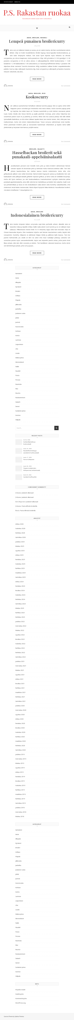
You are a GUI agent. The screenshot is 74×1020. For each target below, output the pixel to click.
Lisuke (17, 353)
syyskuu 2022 (20, 635)
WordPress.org (20, 1003)
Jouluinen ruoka (20, 313)
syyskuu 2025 (20, 551)
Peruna (17, 380)
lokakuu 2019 (19, 763)
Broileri (35, 38)
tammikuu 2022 (20, 657)
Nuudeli (43, 38)
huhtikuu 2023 (20, 613)
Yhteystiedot (8, 2)
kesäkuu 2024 (20, 590)
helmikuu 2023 (20, 617)
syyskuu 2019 (20, 768)
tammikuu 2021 (20, 701)
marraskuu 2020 (20, 710)
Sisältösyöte (19, 994)
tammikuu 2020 (20, 750)
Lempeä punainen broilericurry (37, 41)
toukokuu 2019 (20, 785)
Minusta (17, 2)
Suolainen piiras (20, 411)
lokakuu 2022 (19, 630)
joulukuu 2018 (20, 807)
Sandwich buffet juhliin (30, 477)
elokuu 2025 (19, 555)
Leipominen (19, 344)
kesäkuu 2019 (20, 781)
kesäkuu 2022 (20, 639)
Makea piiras (19, 358)
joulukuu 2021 (20, 661)
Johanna (10, 86)
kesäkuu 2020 (20, 728)
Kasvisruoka (19, 327)
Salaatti (41, 149)
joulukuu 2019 (20, 754)
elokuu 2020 (19, 719)
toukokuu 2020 (20, 732)
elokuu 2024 (19, 582)
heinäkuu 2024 (20, 586)
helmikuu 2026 (20, 533)
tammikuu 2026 (20, 537)
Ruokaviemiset (20, 397)
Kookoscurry (37, 96)
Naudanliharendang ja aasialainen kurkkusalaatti (31, 452)
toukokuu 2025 (20, 564)
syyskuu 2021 (20, 675)
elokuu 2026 (19, 524)
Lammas (18, 340)
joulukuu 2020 (20, 706)
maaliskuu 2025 (20, 573)
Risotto (17, 393)
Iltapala (17, 300)
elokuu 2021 (19, 679)
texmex (18, 415)
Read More (37, 79)
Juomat (17, 322)
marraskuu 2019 (20, 759)
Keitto (17, 335)
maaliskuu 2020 (20, 741)
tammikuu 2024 (20, 604)
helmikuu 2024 (20, 599)
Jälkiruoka (18, 304)
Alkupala (18, 282)
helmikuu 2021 (20, 697)
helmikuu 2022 (20, 652)
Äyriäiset (18, 287)
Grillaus (17, 296)
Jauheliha (18, 309)
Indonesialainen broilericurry (37, 215)
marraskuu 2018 (20, 812)
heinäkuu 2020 (20, 723)
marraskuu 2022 (20, 626)
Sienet (17, 406)
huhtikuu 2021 (20, 688)
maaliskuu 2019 (20, 794)
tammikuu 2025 (20, 577)
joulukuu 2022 (20, 621)
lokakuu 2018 (19, 816)
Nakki (17, 366)
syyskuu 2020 (20, 714)
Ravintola (18, 384)
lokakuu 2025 (19, 546)
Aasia (29, 38)
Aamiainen (18, 273)
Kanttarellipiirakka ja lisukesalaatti (29, 443)
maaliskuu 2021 (20, 692)
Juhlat (17, 318)
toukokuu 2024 (20, 595)
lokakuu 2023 (19, 608)
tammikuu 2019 (20, 803)
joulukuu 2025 (20, 542)
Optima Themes (19, 1016)
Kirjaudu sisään (20, 990)
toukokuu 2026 (20, 528)
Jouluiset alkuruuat (28, 493)
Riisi (44, 93)
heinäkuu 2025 (20, 559)
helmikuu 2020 (20, 745)
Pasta (17, 375)
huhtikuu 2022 (20, 648)
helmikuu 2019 (20, 799)
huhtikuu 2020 (20, 737)
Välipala (17, 420)
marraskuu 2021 (20, 666)
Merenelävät (19, 362)
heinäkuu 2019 (20, 776)
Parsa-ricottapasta (28, 459)
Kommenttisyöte (21, 998)
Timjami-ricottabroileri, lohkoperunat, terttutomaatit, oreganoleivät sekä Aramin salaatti (31, 469)
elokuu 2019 (19, 772)
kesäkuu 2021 (20, 683)
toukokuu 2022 (20, 644)
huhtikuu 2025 (20, 568)
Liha (16, 349)
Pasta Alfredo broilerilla (29, 506)
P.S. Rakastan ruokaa (37, 12)
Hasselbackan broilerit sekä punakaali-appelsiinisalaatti (37, 154)
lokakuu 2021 (19, 670)
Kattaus (18, 331)
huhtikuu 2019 (20, 790)
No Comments (65, 86)
